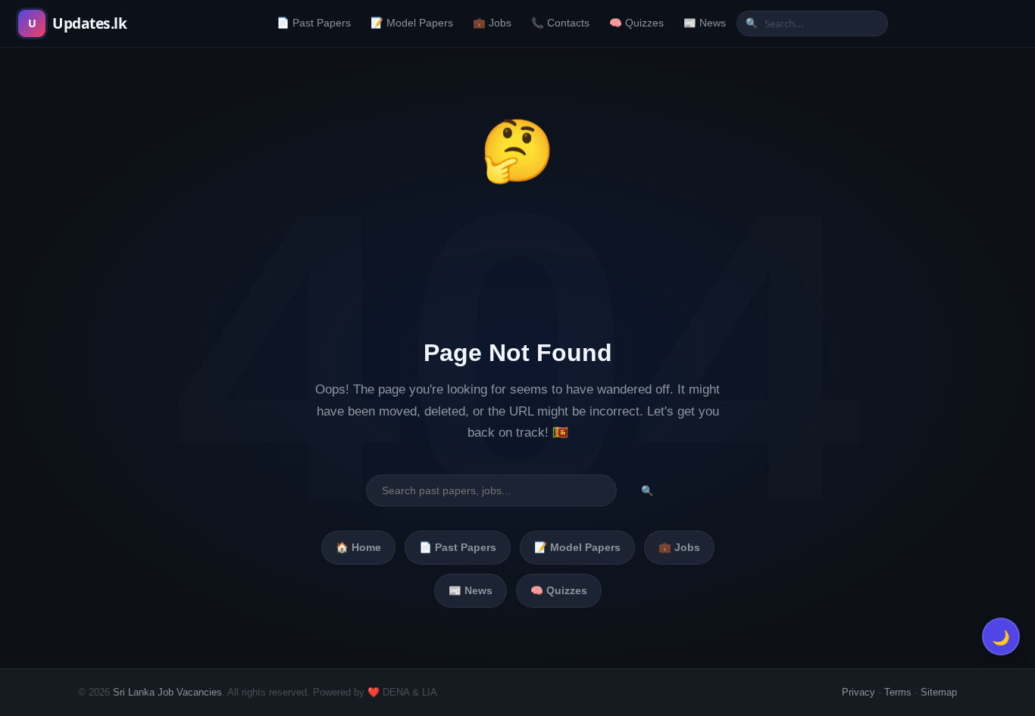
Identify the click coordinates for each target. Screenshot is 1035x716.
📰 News (704, 23)
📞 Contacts (560, 23)
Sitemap (939, 692)
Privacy (858, 692)
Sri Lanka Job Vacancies (167, 692)
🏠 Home (358, 547)
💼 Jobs (492, 23)
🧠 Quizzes (636, 23)
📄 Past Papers (314, 23)
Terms (897, 692)
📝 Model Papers (412, 23)
